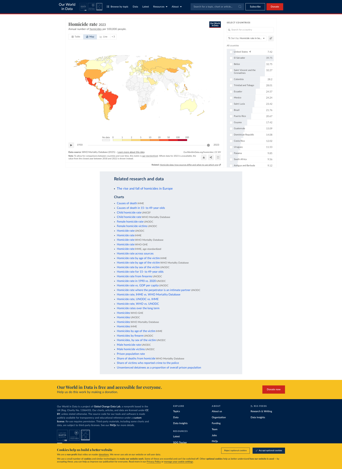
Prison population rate (131, 353)
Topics (176, 411)
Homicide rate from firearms (134, 276)
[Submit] (239, 7)
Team (214, 429)
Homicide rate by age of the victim (138, 258)
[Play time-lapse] (71, 145)
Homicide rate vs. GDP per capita (138, 285)
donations (104, 454)
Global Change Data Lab (107, 406)
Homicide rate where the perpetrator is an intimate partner (153, 290)
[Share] (211, 157)
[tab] (76, 36)
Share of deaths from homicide (136, 358)
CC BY (218, 152)
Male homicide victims (131, 349)
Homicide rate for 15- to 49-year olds (140, 271)
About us (217, 411)
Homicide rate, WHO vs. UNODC (138, 303)
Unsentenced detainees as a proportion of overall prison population (159, 367)
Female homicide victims (132, 226)
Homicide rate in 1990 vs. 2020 (136, 281)
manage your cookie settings (178, 462)
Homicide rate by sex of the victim (138, 267)
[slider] (208, 145)
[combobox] (217, 6)
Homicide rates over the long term (138, 308)
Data (135, 7)
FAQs (113, 425)
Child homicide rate (129, 212)
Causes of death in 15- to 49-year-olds (141, 208)
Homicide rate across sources (135, 253)
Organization (219, 417)
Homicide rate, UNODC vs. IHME (138, 299)
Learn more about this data (131, 152)
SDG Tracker (180, 442)
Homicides (123, 312)
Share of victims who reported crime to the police (148, 363)
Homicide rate (125, 230)
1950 (80, 145)
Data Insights (180, 423)
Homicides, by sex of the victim (136, 340)
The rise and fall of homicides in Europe (145, 188)
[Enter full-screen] (218, 157)
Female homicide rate (130, 221)
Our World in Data (67, 7)
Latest (145, 7)
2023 (216, 145)
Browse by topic (119, 7)
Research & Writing (261, 411)
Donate (275, 7)
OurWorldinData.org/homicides (198, 152)
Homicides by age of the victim (136, 331)
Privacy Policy (154, 462)
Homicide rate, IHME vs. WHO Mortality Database (148, 294)
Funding (216, 423)
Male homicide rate (129, 344)
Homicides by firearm (130, 335)
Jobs (214, 435)
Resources (158, 7)
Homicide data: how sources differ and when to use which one (189, 165)
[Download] (204, 157)
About (175, 7)
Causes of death (127, 203)
